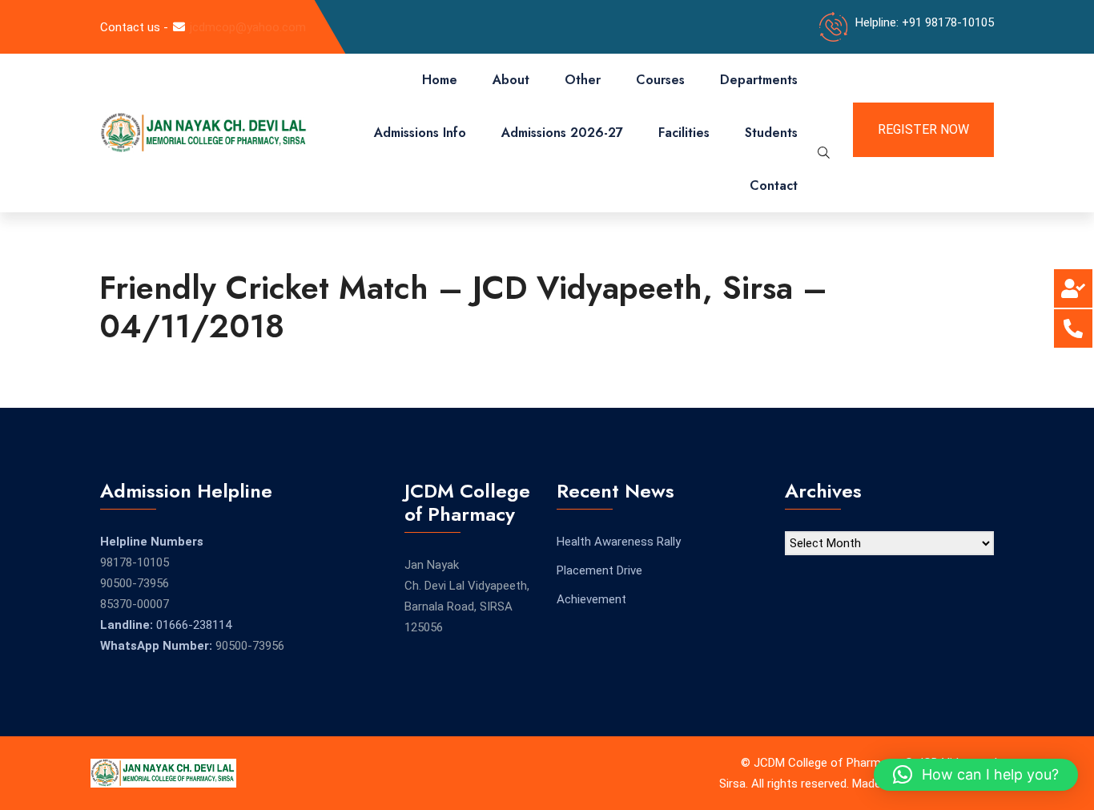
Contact (774, 185)
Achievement (591, 599)
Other (583, 80)
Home (439, 80)
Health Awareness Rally (619, 541)
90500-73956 (134, 583)
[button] (976, 775)
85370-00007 (134, 604)
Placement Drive (599, 570)
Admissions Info (420, 132)
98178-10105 (134, 562)
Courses (660, 80)
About (511, 80)
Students (771, 132)
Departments (759, 80)
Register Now (923, 129)
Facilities (684, 132)
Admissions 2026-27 (562, 132)
